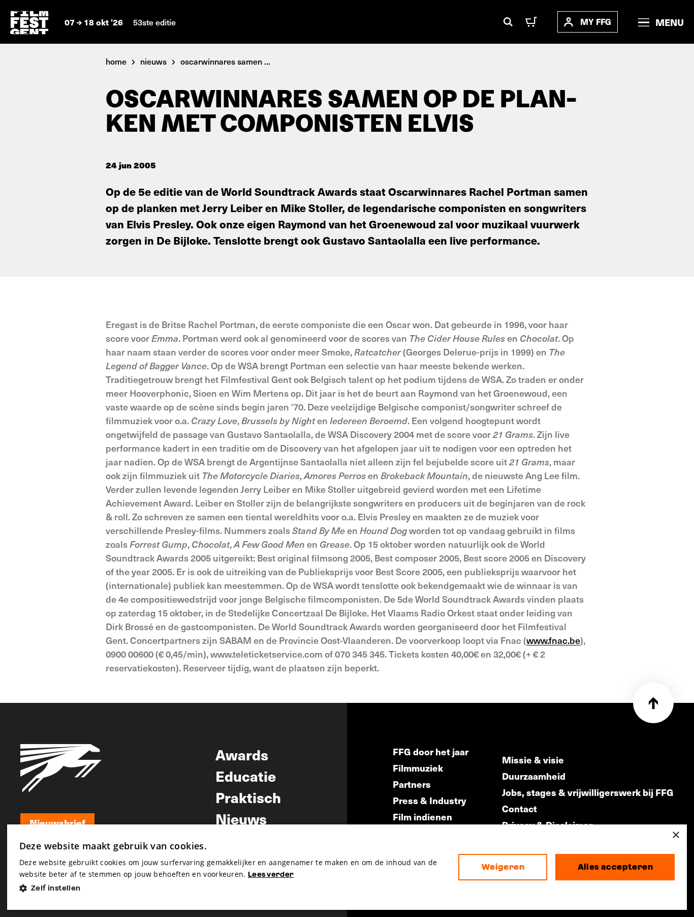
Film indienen (422, 816)
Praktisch (248, 797)
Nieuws (241, 818)
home (116, 61)
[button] (231, 888)
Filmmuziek (418, 767)
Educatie (245, 775)
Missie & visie (533, 759)
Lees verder (271, 874)
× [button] (675, 835)
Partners (412, 784)
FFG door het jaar (430, 751)
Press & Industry (429, 800)
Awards (241, 754)
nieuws (153, 61)
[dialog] (347, 867)
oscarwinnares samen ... (225, 61)
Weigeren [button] (503, 867)
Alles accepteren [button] (615, 867)
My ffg (595, 21)
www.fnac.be (553, 640)
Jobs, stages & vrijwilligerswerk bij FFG (588, 792)
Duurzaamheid (533, 776)
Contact (519, 808)
